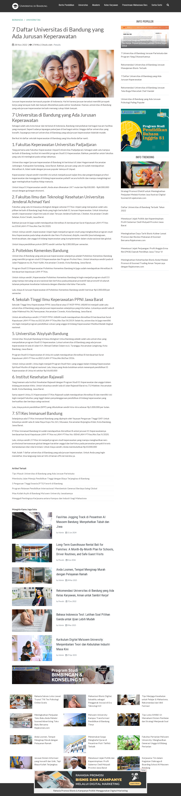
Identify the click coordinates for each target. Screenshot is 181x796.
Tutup (143, 770)
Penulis (57, 44)
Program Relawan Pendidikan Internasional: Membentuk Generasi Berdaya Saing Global (54, 488)
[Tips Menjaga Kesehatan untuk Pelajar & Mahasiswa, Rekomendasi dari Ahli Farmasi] (128, 699)
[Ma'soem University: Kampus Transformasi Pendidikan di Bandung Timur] (75, 719)
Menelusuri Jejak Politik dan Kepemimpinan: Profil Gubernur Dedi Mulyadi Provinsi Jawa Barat (142, 222)
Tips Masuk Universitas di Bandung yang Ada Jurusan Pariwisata (43, 473)
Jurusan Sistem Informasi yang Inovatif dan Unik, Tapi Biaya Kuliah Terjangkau (47, 761)
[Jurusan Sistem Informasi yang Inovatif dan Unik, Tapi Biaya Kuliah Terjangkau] (21, 762)
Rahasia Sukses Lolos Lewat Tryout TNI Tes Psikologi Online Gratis (47, 699)
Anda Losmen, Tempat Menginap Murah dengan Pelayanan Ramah (46, 739)
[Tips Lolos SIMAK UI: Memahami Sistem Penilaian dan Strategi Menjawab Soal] (128, 719)
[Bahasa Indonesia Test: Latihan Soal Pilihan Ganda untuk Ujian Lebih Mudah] (32, 620)
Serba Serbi (157, 5)
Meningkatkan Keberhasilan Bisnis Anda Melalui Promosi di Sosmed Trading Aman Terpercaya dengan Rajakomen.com (144, 263)
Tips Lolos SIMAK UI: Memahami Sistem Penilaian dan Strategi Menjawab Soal (155, 718)
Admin (61, 532)
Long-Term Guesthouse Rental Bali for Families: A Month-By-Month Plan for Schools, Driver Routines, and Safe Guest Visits (85, 549)
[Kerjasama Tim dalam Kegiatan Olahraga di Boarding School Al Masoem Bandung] (128, 764)
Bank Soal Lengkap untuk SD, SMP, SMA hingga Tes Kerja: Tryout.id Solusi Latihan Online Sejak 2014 (144, 43)
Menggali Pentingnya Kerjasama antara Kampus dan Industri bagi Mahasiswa (49, 498)
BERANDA (17, 19)
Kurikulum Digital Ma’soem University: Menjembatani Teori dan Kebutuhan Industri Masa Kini (83, 644)
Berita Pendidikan (66, 5)
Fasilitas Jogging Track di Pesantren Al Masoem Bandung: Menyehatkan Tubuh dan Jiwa (82, 521)
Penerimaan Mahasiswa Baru (134, 5)
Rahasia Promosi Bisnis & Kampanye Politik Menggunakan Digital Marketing (90, 790)
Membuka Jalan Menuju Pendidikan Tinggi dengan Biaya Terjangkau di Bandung (51, 478)
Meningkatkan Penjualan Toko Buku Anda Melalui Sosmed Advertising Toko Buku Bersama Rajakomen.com (46, 721)
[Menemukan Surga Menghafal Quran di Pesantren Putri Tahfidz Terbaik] (75, 744)
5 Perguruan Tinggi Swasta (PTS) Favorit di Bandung (37, 483)
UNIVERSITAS (33, 19)
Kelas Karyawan (111, 5)
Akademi (96, 5)
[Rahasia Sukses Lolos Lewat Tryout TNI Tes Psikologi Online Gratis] (21, 701)
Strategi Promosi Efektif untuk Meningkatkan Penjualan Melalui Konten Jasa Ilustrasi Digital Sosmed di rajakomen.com (143, 194)
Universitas (83, 5)
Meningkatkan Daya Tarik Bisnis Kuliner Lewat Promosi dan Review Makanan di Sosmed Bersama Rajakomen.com (143, 237)
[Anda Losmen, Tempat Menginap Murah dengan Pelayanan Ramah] (32, 575)
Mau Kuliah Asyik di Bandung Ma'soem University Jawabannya (42, 493)
